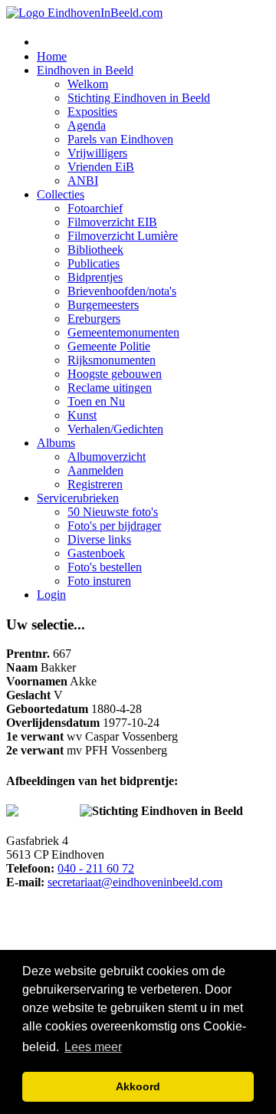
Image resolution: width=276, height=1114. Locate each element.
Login (51, 594)
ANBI (82, 180)
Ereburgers (93, 318)
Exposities (92, 111)
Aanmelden (95, 470)
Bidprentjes (95, 277)
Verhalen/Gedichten (115, 428)
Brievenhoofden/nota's (121, 290)
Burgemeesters (103, 304)
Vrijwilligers (97, 152)
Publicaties (93, 263)
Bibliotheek (95, 249)
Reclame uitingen (109, 387)
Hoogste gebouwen (114, 373)
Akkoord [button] (138, 1086)
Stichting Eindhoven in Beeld (138, 97)
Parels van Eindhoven (120, 139)
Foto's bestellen (104, 566)
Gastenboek (96, 553)
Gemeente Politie (108, 346)
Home (52, 56)
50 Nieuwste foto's (112, 511)
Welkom (87, 83)
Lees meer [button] (93, 1046)
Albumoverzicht (106, 456)
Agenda (86, 125)
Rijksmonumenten (111, 359)
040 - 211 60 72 (96, 868)
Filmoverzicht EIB (112, 221)
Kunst (82, 415)
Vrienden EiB (100, 166)
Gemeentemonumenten (123, 332)
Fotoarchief (95, 208)
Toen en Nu (96, 401)
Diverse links (99, 539)
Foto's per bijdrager (114, 525)
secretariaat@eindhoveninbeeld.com (135, 882)
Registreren (95, 484)
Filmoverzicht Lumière (122, 235)
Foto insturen (99, 580)
